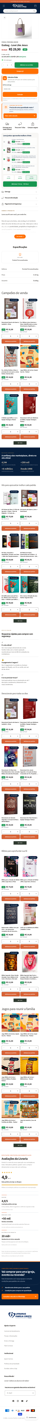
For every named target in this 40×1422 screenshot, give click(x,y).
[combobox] (20, 11)
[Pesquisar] (34, 11)
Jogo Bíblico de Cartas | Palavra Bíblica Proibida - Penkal (9, 1079)
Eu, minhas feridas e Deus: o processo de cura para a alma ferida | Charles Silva (23, 166)
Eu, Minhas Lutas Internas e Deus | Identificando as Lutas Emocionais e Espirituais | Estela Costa (24, 156)
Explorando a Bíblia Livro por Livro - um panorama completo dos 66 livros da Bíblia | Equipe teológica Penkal (10, 929)
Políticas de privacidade (11, 1364)
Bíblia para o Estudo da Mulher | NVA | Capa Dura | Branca (29, 881)
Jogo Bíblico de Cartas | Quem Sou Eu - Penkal (29, 371)
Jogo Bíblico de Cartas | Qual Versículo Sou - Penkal (28, 1035)
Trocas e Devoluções (10, 1336)
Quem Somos (8, 1359)
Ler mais (19, 236)
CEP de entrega (7, 85)
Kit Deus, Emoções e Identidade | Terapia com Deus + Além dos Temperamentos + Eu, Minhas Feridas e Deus (10, 554)
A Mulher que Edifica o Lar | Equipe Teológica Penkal (9, 419)
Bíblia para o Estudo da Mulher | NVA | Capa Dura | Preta (11, 881)
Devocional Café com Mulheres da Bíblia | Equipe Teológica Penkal (29, 419)
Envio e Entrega (9, 1341)
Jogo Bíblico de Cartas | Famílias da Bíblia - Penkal (9, 1121)
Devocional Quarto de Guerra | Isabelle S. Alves (23, 147)
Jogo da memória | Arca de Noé (28, 1121)
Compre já (20, 71)
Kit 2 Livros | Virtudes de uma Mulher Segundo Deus (28, 597)
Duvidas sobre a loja (10, 1368)
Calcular (20, 94)
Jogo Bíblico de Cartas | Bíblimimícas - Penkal (27, 1078)
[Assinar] (32, 1393)
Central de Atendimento (12, 1331)
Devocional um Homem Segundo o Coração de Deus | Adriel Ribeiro (10, 819)
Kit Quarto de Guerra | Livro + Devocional (29, 510)
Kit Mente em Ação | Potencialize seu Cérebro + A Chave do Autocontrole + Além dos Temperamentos (29, 554)
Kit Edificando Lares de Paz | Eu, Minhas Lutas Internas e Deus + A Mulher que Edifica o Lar (10, 598)
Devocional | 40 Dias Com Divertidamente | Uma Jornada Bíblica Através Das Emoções (11, 772)
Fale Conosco (8, 1346)
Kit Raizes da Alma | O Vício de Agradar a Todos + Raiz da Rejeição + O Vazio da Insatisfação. (10, 511)
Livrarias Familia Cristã (14, 1418)
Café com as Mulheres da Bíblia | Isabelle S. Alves (29, 928)
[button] (4, 6)
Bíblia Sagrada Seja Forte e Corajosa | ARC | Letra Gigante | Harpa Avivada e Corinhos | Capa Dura (29, 977)
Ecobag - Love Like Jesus (18, 139)
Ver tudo (20, 443)
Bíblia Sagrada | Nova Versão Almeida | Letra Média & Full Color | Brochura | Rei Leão (10, 977)
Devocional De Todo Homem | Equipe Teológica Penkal (28, 819)
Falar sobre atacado (11, 116)
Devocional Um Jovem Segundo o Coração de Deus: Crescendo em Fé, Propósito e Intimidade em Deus (28, 772)
